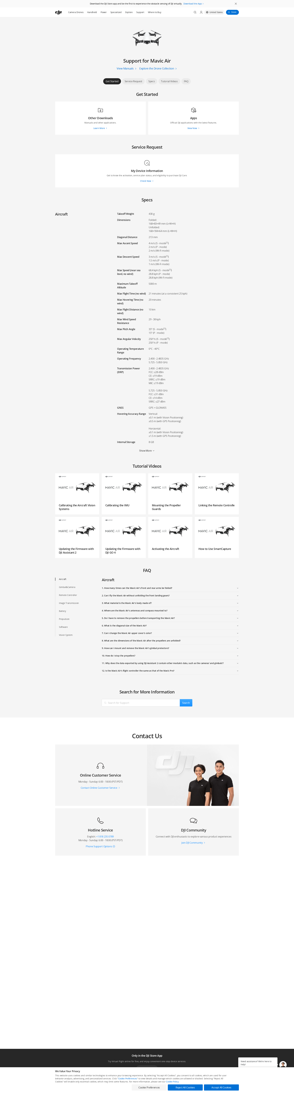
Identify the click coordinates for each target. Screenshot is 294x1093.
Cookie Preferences (127, 1078)
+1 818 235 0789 (105, 836)
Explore (129, 12)
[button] (283, 1064)
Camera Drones (75, 12)
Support (140, 12)
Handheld (92, 12)
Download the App (192, 3)
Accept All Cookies (221, 1087)
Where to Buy (154, 12)
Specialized (116, 12)
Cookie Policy (172, 1081)
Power (104, 12)
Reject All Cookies (185, 1087)
